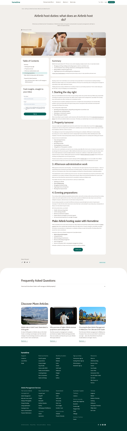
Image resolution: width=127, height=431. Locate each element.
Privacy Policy (33, 424)
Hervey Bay (58, 400)
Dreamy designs (42, 363)
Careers (92, 365)
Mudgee (58, 373)
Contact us (23, 358)
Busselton (75, 404)
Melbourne (58, 370)
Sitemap (49, 424)
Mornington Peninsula (96, 405)
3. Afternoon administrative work (31, 71)
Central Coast (41, 393)
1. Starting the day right (29, 66)
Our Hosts (93, 377)
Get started (111, 2)
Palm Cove (58, 403)
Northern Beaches (42, 403)
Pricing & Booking (25, 403)
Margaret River (76, 408)
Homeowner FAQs (95, 373)
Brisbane (58, 360)
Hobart (40, 413)
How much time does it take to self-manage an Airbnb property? (35, 81)
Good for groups (42, 358)
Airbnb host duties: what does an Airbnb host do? (40, 8)
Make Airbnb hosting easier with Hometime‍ (34, 75)
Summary (26, 64)
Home (23, 8)
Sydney (57, 377)
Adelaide (58, 358)
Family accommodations (43, 370)
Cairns (57, 363)
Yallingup (75, 413)
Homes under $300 (42, 368)
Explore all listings (42, 377)
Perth (57, 375)
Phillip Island (93, 408)
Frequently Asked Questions (30, 78)
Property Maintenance (26, 413)
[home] (16, 2)
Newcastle (40, 400)
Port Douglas (59, 405)
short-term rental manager (59, 73)
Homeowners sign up (78, 358)
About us (93, 358)
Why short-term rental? (26, 398)
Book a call (78, 249)
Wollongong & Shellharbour (44, 408)
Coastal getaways (42, 373)
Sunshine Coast (59, 408)
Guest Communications (26, 410)
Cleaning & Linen (25, 408)
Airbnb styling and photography (60, 234)
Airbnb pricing (61, 183)
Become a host (94, 363)
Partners (93, 382)
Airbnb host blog (94, 360)
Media (22, 363)
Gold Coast (58, 368)
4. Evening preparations (29, 73)
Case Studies (94, 368)
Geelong (93, 400)
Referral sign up (76, 363)
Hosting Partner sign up (78, 360)
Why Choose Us (94, 380)
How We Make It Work (96, 375)
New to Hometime (42, 375)
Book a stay (72, 2)
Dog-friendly (41, 365)
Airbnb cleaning (98, 126)
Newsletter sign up (77, 365)
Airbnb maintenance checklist (87, 154)
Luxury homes (41, 360)
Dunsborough (76, 406)
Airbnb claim (84, 158)
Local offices (24, 360)
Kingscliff (40, 395)
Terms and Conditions (41, 424)
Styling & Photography (26, 400)
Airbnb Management (26, 396)
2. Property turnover (28, 68)
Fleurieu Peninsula (60, 416)
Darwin (57, 365)
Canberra (75, 396)
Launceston (41, 416)
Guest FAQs (93, 370)
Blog (27, 8)
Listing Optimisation (25, 405)
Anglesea (93, 393)
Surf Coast (93, 410)
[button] (49, 2)
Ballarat (92, 395)
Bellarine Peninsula (95, 398)
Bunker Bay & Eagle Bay (78, 401)
